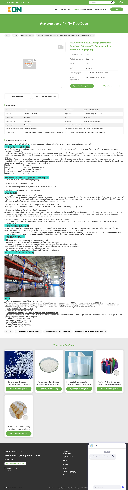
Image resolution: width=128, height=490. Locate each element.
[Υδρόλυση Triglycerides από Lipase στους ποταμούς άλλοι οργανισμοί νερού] (109, 365)
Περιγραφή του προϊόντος (45, 96)
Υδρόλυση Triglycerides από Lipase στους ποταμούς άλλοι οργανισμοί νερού (109, 383)
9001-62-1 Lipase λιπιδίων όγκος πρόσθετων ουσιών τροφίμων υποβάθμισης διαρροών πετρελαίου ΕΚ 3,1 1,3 (18, 428)
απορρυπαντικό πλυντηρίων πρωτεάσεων (90, 331)
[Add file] (91, 487)
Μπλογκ (83, 9)
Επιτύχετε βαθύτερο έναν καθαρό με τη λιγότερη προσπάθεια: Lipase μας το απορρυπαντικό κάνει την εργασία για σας (79, 383)
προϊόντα (75, 9)
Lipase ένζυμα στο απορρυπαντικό (57, 331)
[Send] (123, 487)
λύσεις (89, 9)
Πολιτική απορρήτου (10, 488)
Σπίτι (55, 9)
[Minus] (123, 446)
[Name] (112, 2)
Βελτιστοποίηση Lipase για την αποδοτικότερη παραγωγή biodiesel (18, 383)
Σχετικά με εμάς (64, 9)
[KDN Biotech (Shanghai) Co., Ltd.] (14, 9)
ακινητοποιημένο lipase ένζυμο (28, 331)
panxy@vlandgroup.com (16, 463)
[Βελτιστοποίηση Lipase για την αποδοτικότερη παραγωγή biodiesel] (18, 365)
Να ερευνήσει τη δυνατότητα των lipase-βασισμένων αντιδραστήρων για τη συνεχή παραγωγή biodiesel (49, 383)
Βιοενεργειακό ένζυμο (27, 35)
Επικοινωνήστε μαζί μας (101, 9)
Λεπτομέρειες (17, 96)
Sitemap (20, 488)
